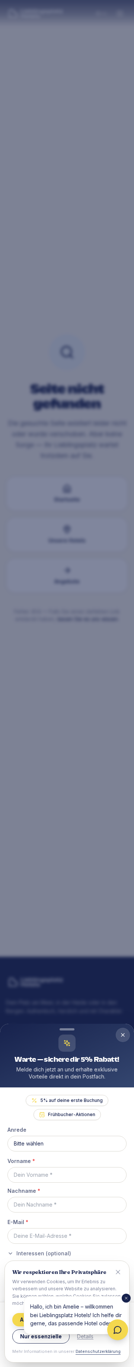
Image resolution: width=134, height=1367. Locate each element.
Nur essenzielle (41, 1336)
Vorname (21, 1161)
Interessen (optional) (43, 1253)
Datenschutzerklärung (98, 1351)
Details (85, 1336)
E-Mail (17, 1222)
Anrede (16, 1130)
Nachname (23, 1191)
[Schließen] (126, 1298)
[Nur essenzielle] (118, 1272)
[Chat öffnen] (117, 1329)
